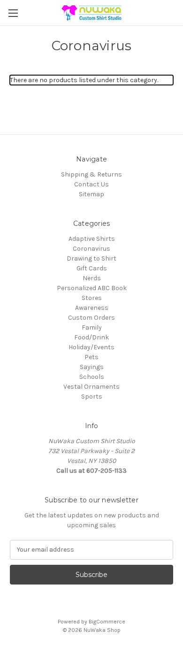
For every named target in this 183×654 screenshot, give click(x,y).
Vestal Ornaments (91, 387)
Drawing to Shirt (91, 258)
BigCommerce (107, 621)
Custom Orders (91, 318)
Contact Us (91, 184)
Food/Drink (91, 337)
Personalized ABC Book (92, 288)
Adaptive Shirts (92, 239)
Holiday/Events (91, 347)
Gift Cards (91, 268)
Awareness (91, 308)
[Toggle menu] (13, 13)
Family (92, 327)
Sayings (92, 367)
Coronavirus (91, 249)
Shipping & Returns (91, 174)
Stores (92, 298)
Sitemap (91, 194)
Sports (91, 396)
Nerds (92, 278)
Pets (91, 357)
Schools (91, 377)
